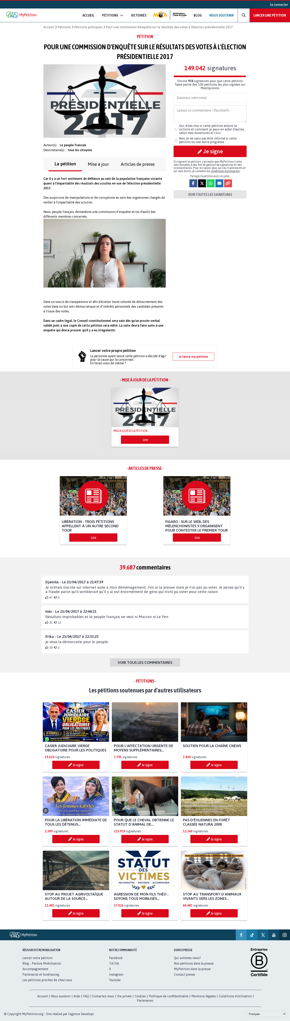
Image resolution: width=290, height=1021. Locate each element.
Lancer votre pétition (37, 958)
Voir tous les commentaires (145, 662)
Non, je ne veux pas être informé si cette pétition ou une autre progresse (208, 140)
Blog (198, 15)
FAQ (86, 996)
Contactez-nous (103, 996)
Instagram (116, 974)
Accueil (88, 15)
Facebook (116, 958)
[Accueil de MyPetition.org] (21, 15)
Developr (87, 1014)
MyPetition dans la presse (192, 969)
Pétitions (64, 27)
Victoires (138, 15)
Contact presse (184, 974)
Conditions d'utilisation (235, 996)
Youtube (115, 980)
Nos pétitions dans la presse (194, 963)
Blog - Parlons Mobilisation (41, 963)
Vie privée (124, 996)
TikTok (114, 963)
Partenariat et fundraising (40, 974)
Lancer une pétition (270, 15)
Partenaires (145, 1000)
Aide (77, 996)
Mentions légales (203, 996)
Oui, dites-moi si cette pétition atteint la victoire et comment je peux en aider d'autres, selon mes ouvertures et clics (212, 129)
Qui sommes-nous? (187, 958)
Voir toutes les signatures (210, 194)
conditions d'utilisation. (225, 171)
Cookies (140, 996)
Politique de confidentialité (168, 996)
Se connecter (279, 4)
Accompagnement (35, 969)
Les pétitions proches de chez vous (47, 980)
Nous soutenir (222, 15)
